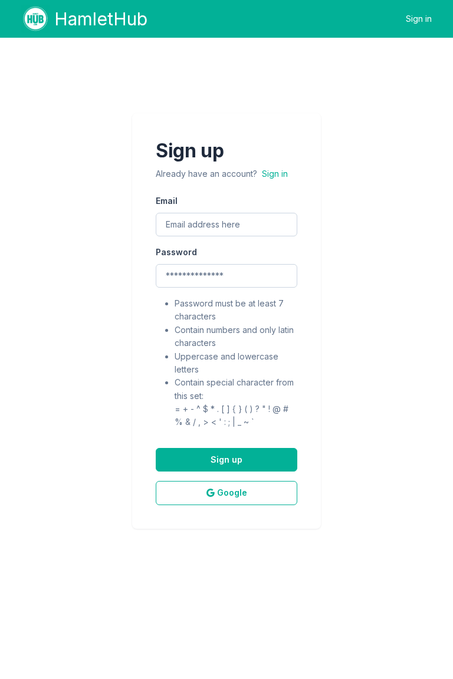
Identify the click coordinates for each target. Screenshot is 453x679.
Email (167, 201)
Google (232, 492)
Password (176, 252)
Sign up (226, 459)
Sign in (419, 19)
